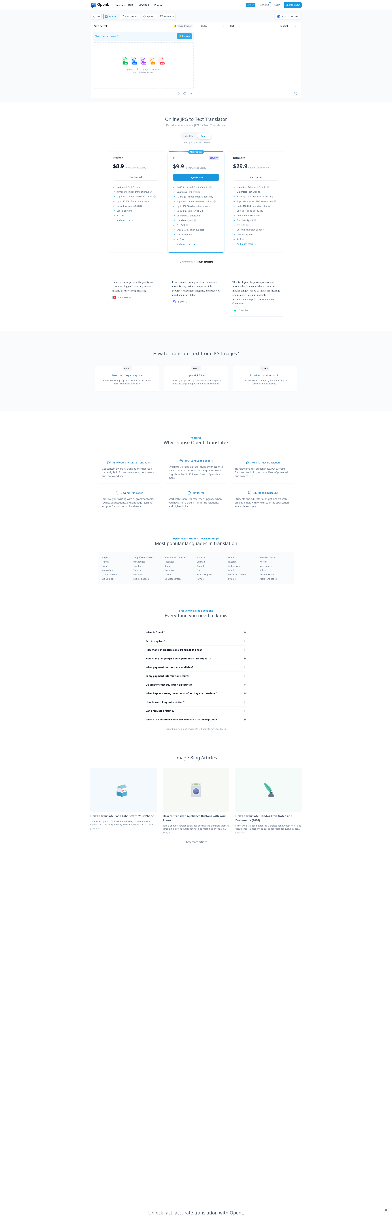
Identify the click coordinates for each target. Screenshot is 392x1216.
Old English (108, 578)
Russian (232, 561)
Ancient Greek (267, 574)
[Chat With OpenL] (386, 1210)
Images (112, 16)
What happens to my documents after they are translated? (182, 693)
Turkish (137, 570)
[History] (295, 93)
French (105, 561)
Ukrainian (138, 574)
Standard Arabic (268, 557)
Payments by (187, 262)
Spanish (201, 557)
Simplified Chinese (143, 557)
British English (204, 574)
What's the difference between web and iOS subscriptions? (181, 719)
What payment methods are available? (169, 667)
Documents (132, 16)
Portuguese (139, 561)
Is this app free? (155, 641)
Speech (151, 16)
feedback (221, 728)
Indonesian (234, 566)
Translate (120, 4)
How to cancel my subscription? (165, 702)
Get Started (136, 177)
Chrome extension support (190, 229)
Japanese (169, 561)
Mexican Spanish (237, 574)
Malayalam (107, 570)
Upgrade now (293, 4)
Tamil (167, 566)
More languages (268, 578)
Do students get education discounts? (169, 684)
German (201, 561)
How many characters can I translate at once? (174, 649)
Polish (263, 570)
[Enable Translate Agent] (184, 93)
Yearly (204, 136)
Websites (169, 16)
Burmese (169, 570)
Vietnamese (266, 566)
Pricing (158, 4)
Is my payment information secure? (167, 676)
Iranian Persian (109, 574)
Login (277, 4)
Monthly (189, 136)
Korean (263, 561)
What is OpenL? (155, 632)
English (105, 557)
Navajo (200, 578)
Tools (130, 4)
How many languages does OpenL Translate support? (178, 658)
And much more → (126, 220)
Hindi (231, 557)
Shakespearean (173, 578)
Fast (252, 5)
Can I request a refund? (160, 710)
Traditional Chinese (175, 557)
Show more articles (196, 842)
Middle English (141, 578)
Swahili (232, 578)
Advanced (264, 5)
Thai (199, 570)
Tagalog (137, 566)
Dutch (231, 570)
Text (97, 16)
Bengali (200, 566)
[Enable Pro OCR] (178, 93)
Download (144, 4)
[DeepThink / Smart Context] (191, 93)
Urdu (104, 566)
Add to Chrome (290, 16)
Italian (168, 574)
